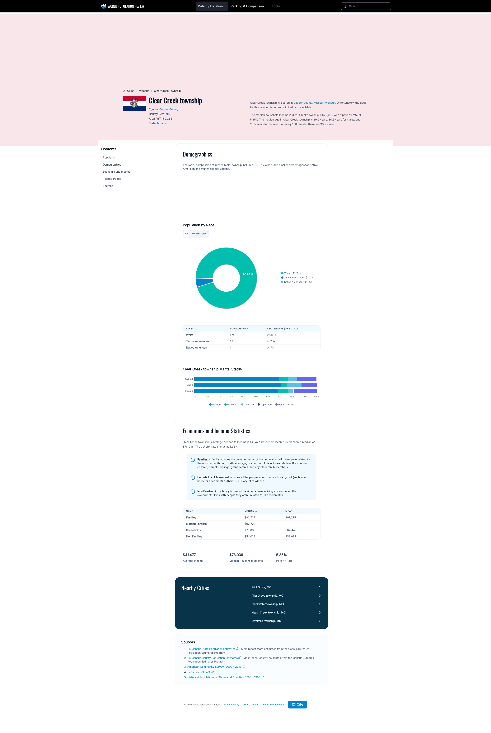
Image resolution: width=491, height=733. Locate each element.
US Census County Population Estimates (212, 657)
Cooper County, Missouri (308, 102)
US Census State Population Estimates (211, 648)
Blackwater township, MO (268, 604)
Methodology (277, 704)
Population (109, 157)
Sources (108, 185)
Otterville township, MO (266, 620)
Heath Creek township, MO (269, 612)
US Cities (128, 90)
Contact (255, 704)
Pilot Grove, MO (261, 587)
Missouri (144, 90)
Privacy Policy (231, 704)
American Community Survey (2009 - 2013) (214, 666)
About (265, 704)
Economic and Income (116, 171)
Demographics (112, 164)
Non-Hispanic (199, 233)
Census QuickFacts (199, 672)
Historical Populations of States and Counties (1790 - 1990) (224, 677)
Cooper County (168, 109)
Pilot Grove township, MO (267, 595)
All (186, 233)
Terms (244, 704)
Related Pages (112, 178)
